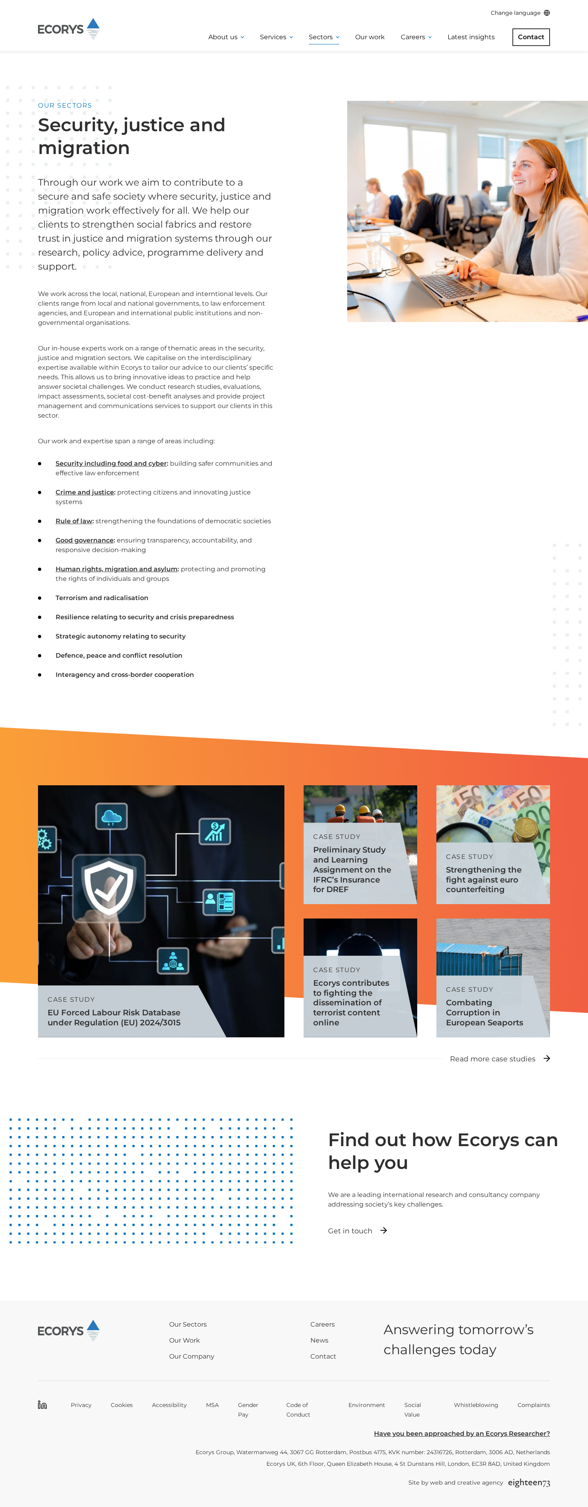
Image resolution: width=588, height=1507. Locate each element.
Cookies (122, 1405)
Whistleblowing (476, 1405)
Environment (366, 1405)
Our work (370, 37)
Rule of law (74, 521)
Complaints (534, 1405)
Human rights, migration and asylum (117, 569)
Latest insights (471, 37)
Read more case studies (493, 1059)
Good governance (85, 540)
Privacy (81, 1405)
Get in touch (350, 1231)
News (319, 1340)
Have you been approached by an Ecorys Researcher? (462, 1433)
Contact (531, 37)
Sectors (321, 37)
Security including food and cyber (111, 463)
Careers (413, 37)
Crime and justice (85, 492)
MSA (212, 1405)
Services (273, 37)
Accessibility (169, 1405)
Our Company (191, 1356)
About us (223, 37)
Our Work (184, 1340)
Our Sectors (188, 1324)
